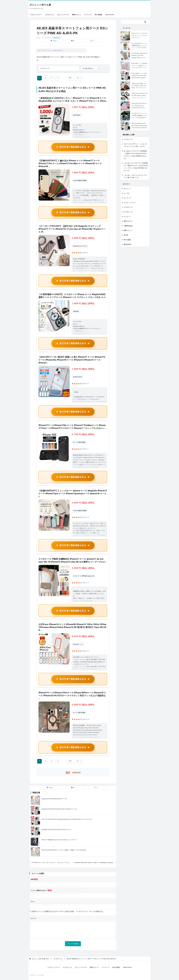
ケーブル (126, 193)
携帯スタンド (76, 14)
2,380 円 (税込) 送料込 (83, 502)
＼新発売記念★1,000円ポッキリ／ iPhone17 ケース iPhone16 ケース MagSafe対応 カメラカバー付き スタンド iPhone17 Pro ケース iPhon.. (73, 99)
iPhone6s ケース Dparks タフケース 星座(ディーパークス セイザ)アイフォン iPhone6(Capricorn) (139, 65)
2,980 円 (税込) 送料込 (83, 238)
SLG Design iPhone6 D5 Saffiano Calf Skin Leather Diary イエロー (139, 55)
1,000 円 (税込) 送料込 (83, 303)
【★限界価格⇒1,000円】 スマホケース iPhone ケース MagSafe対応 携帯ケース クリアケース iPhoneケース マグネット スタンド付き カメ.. (73, 295)
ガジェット (127, 188)
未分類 (126, 235)
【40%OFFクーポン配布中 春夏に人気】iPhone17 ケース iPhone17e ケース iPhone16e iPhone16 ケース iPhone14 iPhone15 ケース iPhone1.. (72, 360)
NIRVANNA (76, 115)
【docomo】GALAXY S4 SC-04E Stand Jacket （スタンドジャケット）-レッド (139, 95)
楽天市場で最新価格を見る (73, 147)
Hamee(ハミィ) (78, 644)
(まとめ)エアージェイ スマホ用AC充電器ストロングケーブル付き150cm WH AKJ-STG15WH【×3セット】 (139, 115)
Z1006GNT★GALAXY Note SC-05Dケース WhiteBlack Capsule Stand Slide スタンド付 (95, 862)
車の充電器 (98, 14)
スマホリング (49, 14)
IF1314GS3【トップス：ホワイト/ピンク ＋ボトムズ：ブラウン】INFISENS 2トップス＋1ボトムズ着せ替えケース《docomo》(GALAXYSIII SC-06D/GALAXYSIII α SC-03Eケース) (52, 862)
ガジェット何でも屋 (40, 5)
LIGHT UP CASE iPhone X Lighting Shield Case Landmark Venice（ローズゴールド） (67, 819)
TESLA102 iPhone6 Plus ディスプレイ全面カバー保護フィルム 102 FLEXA (64, 850)
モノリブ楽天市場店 (79, 442)
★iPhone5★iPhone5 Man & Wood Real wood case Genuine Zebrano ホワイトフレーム (139, 125)
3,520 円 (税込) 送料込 (83, 636)
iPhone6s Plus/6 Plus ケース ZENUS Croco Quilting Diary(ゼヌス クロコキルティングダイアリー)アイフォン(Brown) (139, 105)
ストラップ (87, 14)
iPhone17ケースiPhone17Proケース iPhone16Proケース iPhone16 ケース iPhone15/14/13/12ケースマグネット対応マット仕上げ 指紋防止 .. (72, 695)
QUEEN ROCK (77, 377)
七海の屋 (76, 311)
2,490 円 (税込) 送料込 (83, 568)
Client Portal (109, 14)
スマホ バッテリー (36, 14)
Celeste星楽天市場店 (80, 180)
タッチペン (127, 216)
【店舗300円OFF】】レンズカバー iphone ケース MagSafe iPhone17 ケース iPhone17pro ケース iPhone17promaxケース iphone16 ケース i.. (73, 493)
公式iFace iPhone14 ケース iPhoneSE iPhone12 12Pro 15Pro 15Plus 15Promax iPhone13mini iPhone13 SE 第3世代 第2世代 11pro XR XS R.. (72, 627)
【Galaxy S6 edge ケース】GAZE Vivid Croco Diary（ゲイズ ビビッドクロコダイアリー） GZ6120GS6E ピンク (139, 85)
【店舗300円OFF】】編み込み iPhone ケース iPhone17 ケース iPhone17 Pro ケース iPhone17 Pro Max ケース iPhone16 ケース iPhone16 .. (70, 163)
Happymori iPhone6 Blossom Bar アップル (54, 798)
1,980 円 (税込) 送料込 (83, 172)
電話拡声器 (127, 244)
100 (70, 78)
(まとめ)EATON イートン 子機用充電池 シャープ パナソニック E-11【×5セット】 (139, 45)
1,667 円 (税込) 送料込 (83, 107)
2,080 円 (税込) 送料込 (83, 704)
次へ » (79, 78)
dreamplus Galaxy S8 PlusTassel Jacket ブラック (57, 829)
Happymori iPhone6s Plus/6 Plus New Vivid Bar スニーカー (59, 809)
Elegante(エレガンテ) (80, 246)
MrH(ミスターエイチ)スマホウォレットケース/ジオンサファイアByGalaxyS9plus (139, 35)
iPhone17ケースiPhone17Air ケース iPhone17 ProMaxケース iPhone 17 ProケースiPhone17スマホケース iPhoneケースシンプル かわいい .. (73, 426)
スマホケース (56, 37)
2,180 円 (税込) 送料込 (83, 434)
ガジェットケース (63, 14)
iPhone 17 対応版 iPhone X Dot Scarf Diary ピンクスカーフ (59, 840)
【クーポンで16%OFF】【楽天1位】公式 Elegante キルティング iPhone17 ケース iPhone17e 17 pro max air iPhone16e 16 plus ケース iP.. (72, 229)
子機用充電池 (128, 226)
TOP (40, 959)
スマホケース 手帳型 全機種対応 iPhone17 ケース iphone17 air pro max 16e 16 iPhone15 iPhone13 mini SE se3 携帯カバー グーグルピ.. (73, 560)
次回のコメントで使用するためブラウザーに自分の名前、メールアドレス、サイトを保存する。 (67, 911)
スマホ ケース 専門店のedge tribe (84, 576)
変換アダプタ (128, 221)
